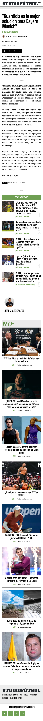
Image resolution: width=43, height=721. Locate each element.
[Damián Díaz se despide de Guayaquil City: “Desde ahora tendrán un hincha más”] (8, 226)
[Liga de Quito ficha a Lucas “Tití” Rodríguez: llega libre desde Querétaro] (8, 260)
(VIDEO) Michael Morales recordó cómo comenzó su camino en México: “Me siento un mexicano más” (21, 404)
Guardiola (23, 182)
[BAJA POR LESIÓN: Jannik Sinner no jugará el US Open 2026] (21, 519)
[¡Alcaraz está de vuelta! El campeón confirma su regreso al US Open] (21, 562)
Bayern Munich (13, 182)
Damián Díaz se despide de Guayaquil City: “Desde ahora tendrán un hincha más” (28, 226)
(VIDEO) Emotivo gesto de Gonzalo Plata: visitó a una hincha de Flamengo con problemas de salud (28, 277)
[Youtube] (22, 713)
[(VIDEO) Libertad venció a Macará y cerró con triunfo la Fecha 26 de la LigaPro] (8, 243)
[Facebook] (4, 51)
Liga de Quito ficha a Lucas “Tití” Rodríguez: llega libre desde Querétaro (27, 260)
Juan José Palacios (24, 456)
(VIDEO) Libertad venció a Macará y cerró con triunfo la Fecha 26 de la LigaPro (27, 243)
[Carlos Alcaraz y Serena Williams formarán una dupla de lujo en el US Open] (21, 431)
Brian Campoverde (24, 627)
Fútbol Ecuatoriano (23, 217)
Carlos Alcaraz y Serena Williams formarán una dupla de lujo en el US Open (22, 449)
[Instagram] (10, 713)
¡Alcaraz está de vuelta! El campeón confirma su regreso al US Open (21, 579)
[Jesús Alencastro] (4, 36)
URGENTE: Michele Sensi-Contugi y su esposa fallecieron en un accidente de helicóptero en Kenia (21, 666)
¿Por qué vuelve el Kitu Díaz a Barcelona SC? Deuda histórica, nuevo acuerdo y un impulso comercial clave (27, 208)
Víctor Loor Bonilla (24, 410)
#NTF (13, 365)
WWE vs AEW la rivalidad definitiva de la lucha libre (21, 360)
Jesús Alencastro (20, 36)
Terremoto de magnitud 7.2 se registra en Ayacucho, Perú (21, 622)
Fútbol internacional (11, 32)
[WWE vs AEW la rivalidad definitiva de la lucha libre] (21, 343)
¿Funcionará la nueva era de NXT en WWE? (21, 494)
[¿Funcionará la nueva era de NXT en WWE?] (21, 476)
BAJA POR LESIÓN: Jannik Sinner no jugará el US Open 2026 (21, 537)
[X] (9, 51)
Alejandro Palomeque (24, 365)
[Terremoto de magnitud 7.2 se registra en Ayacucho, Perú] (21, 605)
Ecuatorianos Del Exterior (25, 284)
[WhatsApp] (14, 51)
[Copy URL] (19, 51)
